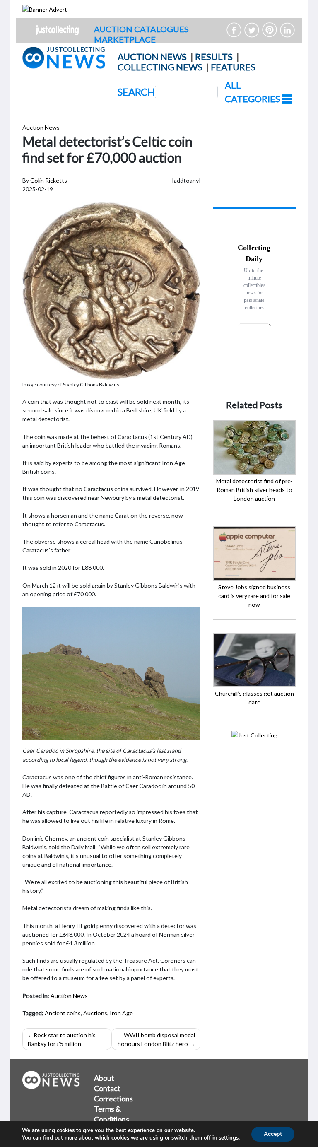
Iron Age (121, 1013)
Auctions (95, 1013)
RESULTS (214, 56)
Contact (107, 1088)
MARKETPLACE (125, 39)
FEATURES (233, 66)
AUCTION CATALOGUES (141, 29)
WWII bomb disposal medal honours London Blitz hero (156, 1039)
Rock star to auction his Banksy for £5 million (62, 1039)
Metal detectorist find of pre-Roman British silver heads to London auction (254, 489)
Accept (273, 1134)
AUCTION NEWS (152, 56)
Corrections (113, 1098)
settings (228, 1138)
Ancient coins (63, 1013)
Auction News (41, 127)
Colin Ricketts (48, 180)
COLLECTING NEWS (160, 66)
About (104, 1077)
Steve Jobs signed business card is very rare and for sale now (254, 595)
